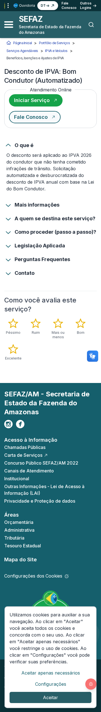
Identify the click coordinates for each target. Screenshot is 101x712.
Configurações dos (33, 576)
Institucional (16, 478)
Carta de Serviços (23, 455)
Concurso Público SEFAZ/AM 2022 (41, 463)
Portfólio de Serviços (54, 43)
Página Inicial (22, 43)
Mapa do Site (20, 559)
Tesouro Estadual (22, 545)
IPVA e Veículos (56, 51)
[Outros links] (8, 6)
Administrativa (19, 530)
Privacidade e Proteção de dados (39, 501)
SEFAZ (31, 19)
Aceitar (50, 697)
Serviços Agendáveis (22, 51)
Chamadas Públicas (24, 447)
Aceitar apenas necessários (50, 673)
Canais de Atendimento (29, 471)
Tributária (14, 538)
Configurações (50, 684)
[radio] (13, 326)
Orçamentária (18, 522)
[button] (47, 5)
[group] (50, 339)
